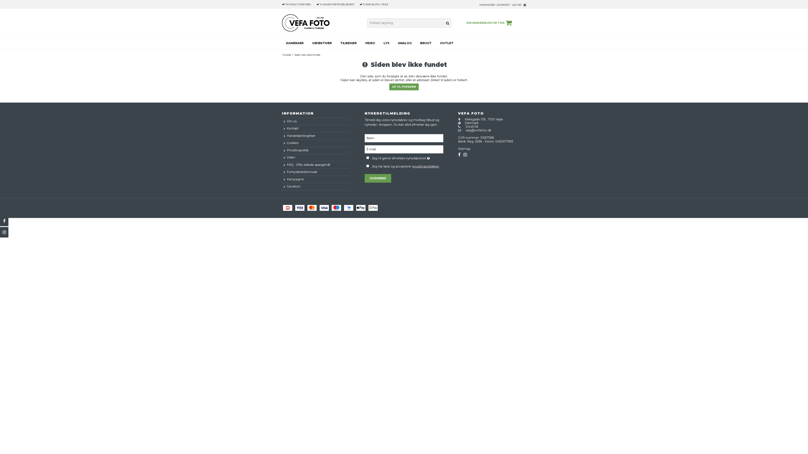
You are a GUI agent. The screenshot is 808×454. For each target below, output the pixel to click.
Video (370, 43)
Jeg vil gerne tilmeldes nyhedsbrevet (407, 157)
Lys (386, 43)
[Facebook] (4, 221)
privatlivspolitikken (425, 166)
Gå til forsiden (404, 86)
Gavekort (503, 4)
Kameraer (295, 43)
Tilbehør (348, 43)
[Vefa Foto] (306, 23)
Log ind (516, 4)
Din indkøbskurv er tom (485, 22)
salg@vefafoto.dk (478, 130)
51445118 (472, 127)
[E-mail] (404, 149)
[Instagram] (4, 232)
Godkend (378, 178)
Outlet (446, 43)
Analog (405, 43)
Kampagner (487, 4)
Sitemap (464, 149)
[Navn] (404, 138)
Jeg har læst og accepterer (405, 166)
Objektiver (322, 43)
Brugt (426, 43)
